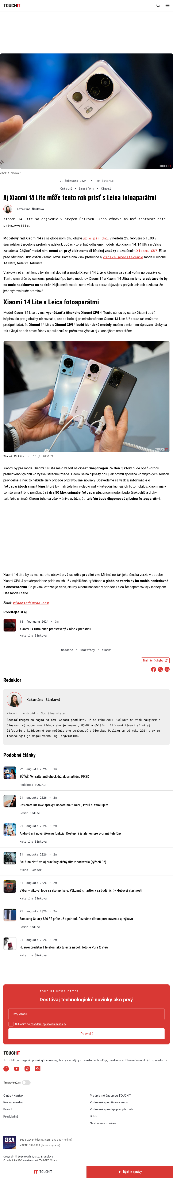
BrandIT (8, 1109)
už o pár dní (95, 238)
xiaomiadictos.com (31, 602)
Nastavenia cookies (103, 1123)
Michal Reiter (31, 869)
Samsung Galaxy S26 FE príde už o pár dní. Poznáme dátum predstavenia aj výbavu (76, 919)
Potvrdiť (86, 1034)
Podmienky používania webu (109, 1102)
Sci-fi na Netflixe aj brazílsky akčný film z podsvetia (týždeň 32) (63, 862)
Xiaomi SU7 (146, 250)
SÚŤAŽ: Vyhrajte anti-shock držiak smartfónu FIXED (54, 777)
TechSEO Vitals (48, 1160)
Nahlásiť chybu (153, 660)
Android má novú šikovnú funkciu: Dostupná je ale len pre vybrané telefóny (71, 833)
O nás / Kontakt (13, 1095)
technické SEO (14, 1160)
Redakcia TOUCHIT (33, 784)
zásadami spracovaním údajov (48, 1024)
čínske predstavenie (123, 257)
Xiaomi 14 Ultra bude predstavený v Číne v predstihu (55, 629)
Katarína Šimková (30, 209)
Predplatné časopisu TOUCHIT (110, 1095)
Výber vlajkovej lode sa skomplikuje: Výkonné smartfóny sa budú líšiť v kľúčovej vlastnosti (81, 890)
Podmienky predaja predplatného (112, 1109)
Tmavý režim (12, 1082)
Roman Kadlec (30, 813)
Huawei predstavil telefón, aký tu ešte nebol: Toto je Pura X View (64, 947)
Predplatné (10, 1116)
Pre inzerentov (13, 1102)
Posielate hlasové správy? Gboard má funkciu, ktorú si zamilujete (64, 805)
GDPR (93, 1116)
